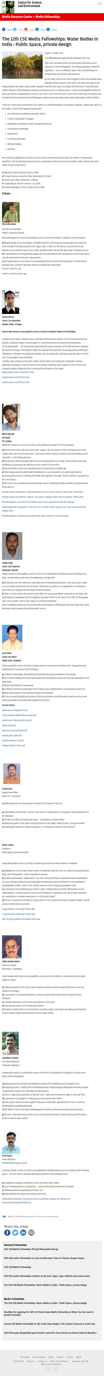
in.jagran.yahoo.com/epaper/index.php (18, 909)
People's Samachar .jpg (11, 268)
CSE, (14, 1216)
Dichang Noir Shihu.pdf (12, 735)
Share (9, 29)
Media (78, 1357)
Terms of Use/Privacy (59, 1361)
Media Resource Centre (17, 17)
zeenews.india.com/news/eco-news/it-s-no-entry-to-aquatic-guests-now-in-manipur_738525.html (42, 497)
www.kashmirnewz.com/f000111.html (18, 372)
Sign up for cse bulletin (51, 1364)
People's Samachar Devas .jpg (14, 273)
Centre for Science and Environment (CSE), (44, 1216)
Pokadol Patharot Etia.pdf (13, 740)
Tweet (21, 29)
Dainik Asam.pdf (9, 725)
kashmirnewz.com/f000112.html (15, 377)
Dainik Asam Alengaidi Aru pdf (14, 710)
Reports (60, 1357)
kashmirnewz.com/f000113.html (15, 382)
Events (70, 1357)
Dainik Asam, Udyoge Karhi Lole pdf (17, 720)
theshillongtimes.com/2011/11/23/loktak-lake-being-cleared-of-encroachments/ (35, 516)
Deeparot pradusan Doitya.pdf (14, 730)
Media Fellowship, (22, 1216)
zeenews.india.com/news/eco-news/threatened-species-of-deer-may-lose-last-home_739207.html (42, 492)
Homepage (24, 1357)
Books (51, 1357)
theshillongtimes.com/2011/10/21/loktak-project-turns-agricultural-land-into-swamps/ (38, 502)
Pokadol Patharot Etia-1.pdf (13, 745)
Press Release (39, 1357)
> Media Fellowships (46, 17)
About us (30, 1361)
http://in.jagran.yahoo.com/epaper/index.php (21, 919)
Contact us (42, 1361)
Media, (10, 1216)
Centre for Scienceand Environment (30, 4)
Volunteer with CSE (80, 1361)
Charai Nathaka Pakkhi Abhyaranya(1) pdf (19, 715)
